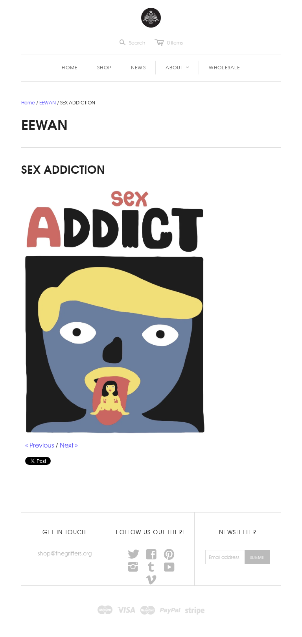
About (178, 67)
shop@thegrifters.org (65, 553)
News (138, 67)
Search (137, 42)
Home (69, 67)
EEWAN (47, 102)
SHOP (104, 67)
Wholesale (224, 67)
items (175, 42)
